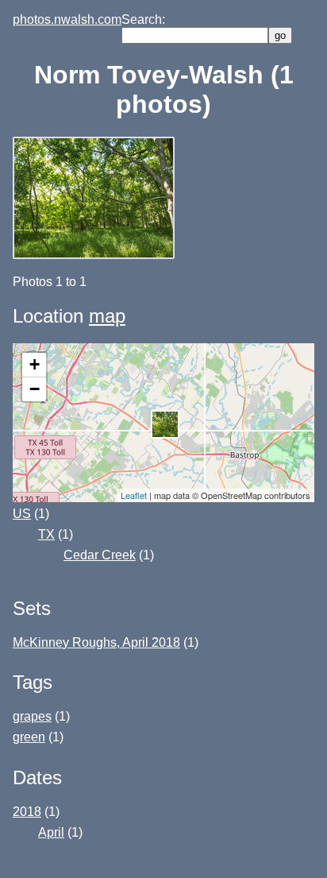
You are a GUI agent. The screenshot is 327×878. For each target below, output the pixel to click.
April (51, 832)
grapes (32, 716)
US (22, 513)
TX (46, 534)
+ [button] (34, 364)
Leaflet (134, 495)
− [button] (34, 389)
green (29, 737)
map (107, 316)
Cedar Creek (99, 555)
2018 (27, 811)
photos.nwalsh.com (67, 19)
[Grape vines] (95, 254)
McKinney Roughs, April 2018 (96, 642)
